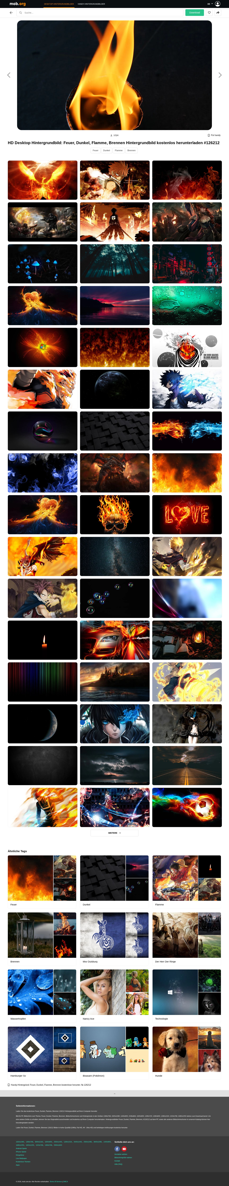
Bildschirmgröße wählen (123, 1158)
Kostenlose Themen (23, 1162)
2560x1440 (58, 1142)
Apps (18, 1165)
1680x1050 (20, 1145)
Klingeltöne (20, 1155)
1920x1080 (20, 1142)
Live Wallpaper (21, 1158)
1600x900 (48, 1142)
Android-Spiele (21, 1148)
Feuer (95, 150)
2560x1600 (58, 1145)
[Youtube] (125, 1151)
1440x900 (107, 1142)
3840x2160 (39, 1142)
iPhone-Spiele (21, 1152)
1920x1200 (30, 1145)
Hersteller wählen (120, 1154)
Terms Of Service (56, 1182)
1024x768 (39, 1145)
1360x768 (48, 1145)
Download (194, 12)
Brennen (131, 150)
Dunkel (106, 150)
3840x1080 (98, 1142)
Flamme (119, 150)
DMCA (65, 1182)
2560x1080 (88, 1142)
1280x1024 (68, 1142)
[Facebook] (117, 1151)
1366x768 (29, 1142)
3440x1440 (78, 1142)
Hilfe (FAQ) (118, 1164)
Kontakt (117, 1161)
